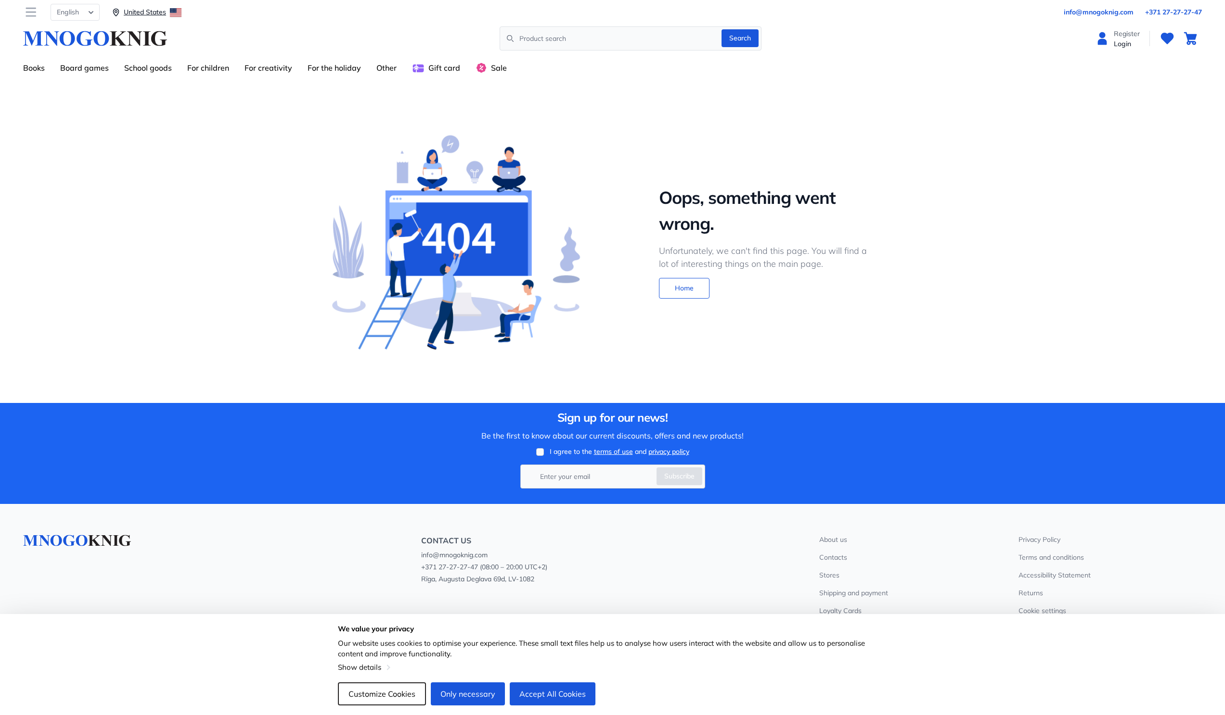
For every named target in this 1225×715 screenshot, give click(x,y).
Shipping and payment (853, 593)
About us (833, 539)
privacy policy (668, 451)
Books (34, 68)
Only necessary (467, 694)
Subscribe (679, 476)
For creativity (268, 68)
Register (1127, 33)
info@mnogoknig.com (1099, 12)
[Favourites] (1167, 38)
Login (1122, 43)
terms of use (613, 451)
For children (208, 68)
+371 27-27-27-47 (1173, 12)
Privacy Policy (1039, 539)
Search (740, 38)
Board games (84, 68)
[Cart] (1190, 38)
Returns (1031, 593)
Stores (829, 575)
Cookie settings (1042, 610)
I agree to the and (619, 451)
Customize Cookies (381, 694)
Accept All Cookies (552, 694)
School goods (148, 68)
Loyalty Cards (840, 610)
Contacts (833, 557)
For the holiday (334, 68)
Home (684, 288)
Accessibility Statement (1055, 575)
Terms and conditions (1051, 557)
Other (386, 68)
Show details (359, 667)
